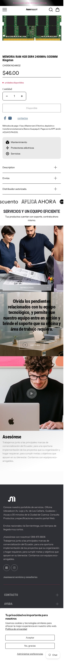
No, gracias (30, 645)
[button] (57, 9)
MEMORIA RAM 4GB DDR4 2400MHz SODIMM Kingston (30, 58)
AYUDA (8, 603)
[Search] (51, 9)
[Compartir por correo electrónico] (10, 118)
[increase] (22, 96)
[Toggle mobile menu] (11, 9)
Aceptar (30, 637)
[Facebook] (6, 567)
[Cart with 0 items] (57, 9)
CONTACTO (11, 595)
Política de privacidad (16, 629)
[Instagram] (14, 567)
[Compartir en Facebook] (5, 118)
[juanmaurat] (32, 10)
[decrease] (7, 96)
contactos (23, 118)
